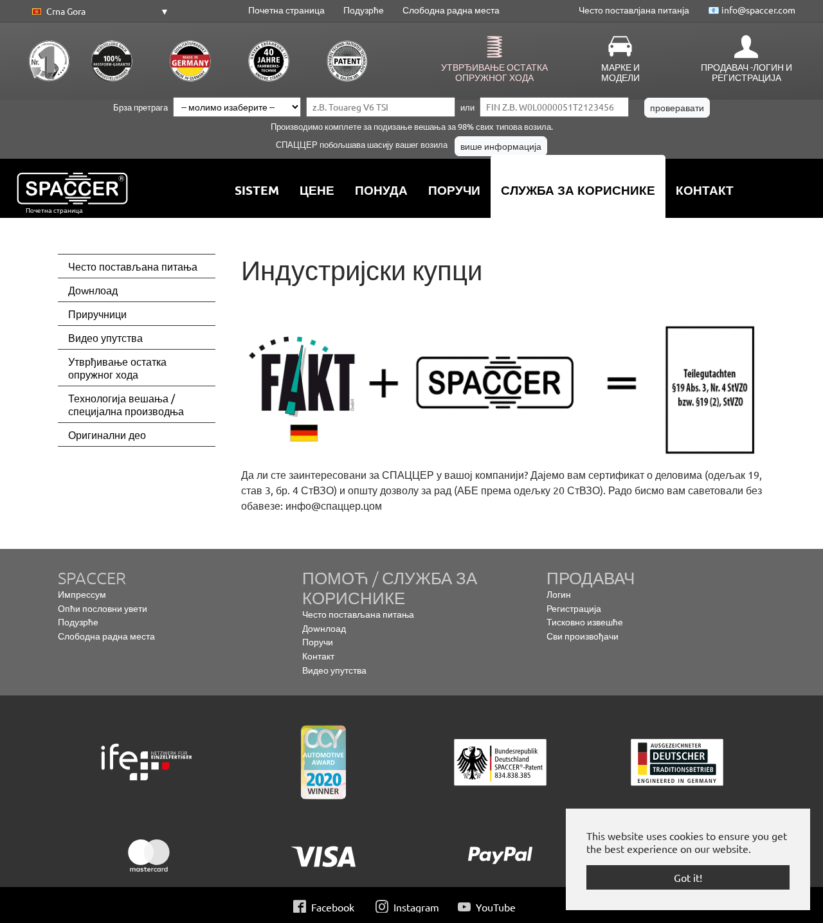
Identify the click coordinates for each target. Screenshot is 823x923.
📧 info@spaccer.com (751, 9)
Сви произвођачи (583, 635)
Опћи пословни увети (102, 608)
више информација (500, 146)
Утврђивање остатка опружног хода (494, 72)
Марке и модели (620, 72)
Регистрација (574, 608)
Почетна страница (286, 9)
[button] (98, 11)
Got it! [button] (688, 877)
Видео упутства (334, 670)
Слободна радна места (451, 9)
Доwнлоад (324, 628)
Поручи (317, 641)
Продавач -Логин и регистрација (746, 72)
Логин (559, 594)
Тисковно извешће (585, 621)
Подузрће (363, 9)
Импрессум (82, 594)
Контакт (318, 655)
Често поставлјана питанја (634, 9)
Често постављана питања (358, 614)
